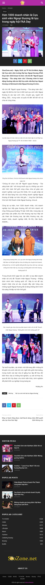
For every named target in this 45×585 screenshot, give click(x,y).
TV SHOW (21, 576)
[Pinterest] (25, 61)
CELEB (10, 576)
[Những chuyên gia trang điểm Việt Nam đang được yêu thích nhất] (7, 505)
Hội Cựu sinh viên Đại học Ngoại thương (26, 393)
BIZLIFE (22, 579)
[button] (3, 3)
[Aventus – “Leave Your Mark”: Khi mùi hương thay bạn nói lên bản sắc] (7, 468)
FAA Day (10, 393)
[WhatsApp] (30, 61)
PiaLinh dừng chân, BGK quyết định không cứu (32, 419)
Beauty (34, 576)
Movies (28, 576)
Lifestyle (10, 8)
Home (4, 8)
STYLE (39, 576)
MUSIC (15, 576)
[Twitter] (20, 61)
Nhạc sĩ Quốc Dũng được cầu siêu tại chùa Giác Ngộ (12, 419)
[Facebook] (15, 61)
